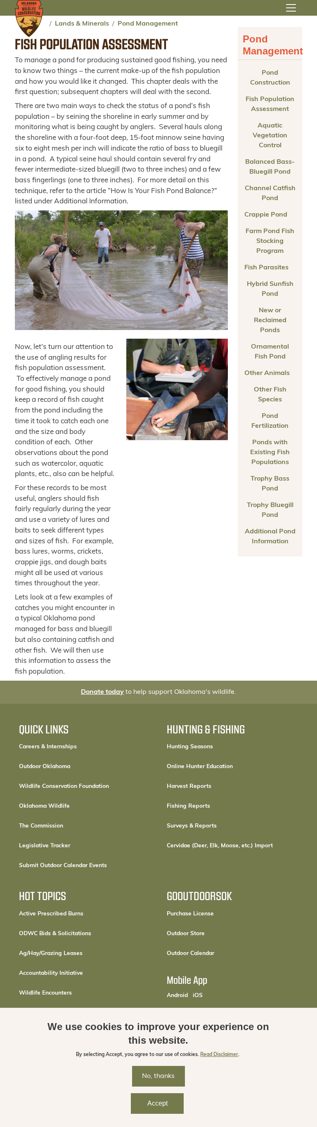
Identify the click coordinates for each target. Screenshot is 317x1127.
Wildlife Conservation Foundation (64, 786)
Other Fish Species (270, 395)
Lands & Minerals (82, 24)
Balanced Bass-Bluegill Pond (270, 167)
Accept (157, 1103)
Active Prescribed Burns (51, 914)
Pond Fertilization (270, 421)
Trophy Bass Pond (270, 484)
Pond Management (148, 24)
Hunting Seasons (190, 747)
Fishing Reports (188, 806)
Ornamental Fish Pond (270, 352)
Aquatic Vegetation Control (270, 136)
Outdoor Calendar (218, 953)
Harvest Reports (189, 786)
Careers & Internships (48, 747)
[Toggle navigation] (291, 8)
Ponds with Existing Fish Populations (270, 452)
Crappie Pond (265, 215)
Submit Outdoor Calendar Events (63, 865)
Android (177, 995)
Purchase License (218, 914)
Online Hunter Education (200, 766)
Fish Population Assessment (270, 104)
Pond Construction (270, 78)
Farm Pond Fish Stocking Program (270, 241)
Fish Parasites (266, 267)
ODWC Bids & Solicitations (55, 933)
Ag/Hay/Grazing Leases (51, 953)
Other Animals (267, 373)
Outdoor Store (213, 933)
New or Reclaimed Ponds (270, 320)
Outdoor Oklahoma (44, 766)
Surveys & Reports (192, 826)
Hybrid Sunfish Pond (270, 289)
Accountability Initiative (51, 973)
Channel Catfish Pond (270, 193)
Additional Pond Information (270, 536)
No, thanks (158, 1076)
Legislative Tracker (44, 846)
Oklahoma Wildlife (44, 806)
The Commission (41, 826)
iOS (198, 995)
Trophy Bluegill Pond (270, 510)
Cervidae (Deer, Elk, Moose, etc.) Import (220, 846)
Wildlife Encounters (45, 993)
